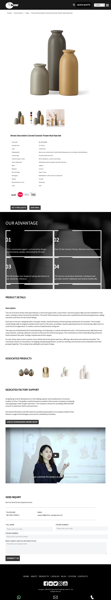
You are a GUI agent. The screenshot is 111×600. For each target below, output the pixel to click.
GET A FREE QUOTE (19, 207)
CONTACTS (83, 576)
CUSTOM (72, 576)
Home (9, 13)
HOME (26, 576)
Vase (27, 13)
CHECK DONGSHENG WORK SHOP (22, 422)
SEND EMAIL (35, 207)
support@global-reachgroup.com (50, 515)
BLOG (63, 576)
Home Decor (18, 13)
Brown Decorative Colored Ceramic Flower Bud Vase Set (52, 13)
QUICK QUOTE (83, 4)
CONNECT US (13, 558)
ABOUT (34, 576)
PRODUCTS (44, 576)
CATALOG (55, 576)
